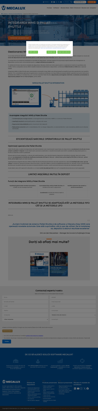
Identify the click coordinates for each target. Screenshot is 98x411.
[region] (49, 48)
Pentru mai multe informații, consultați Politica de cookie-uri (53, 48)
